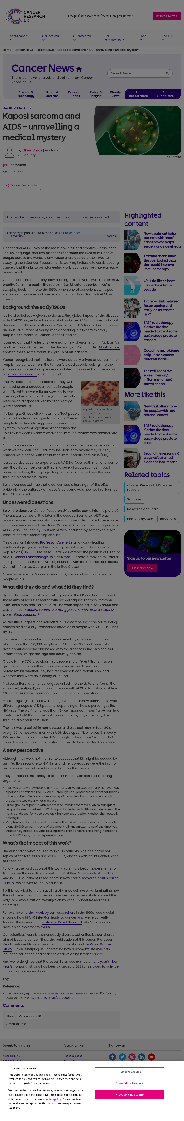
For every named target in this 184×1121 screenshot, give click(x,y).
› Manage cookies (129, 1072)
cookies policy (53, 1099)
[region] (92, 1091)
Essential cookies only (129, 1083)
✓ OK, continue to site (129, 1094)
